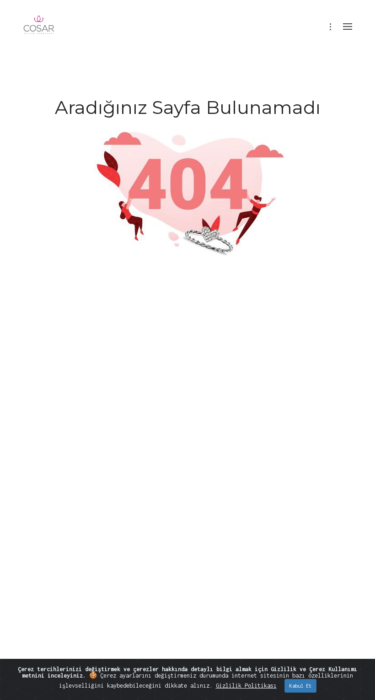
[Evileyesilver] (39, 31)
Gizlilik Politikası (246, 685)
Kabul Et (300, 686)
